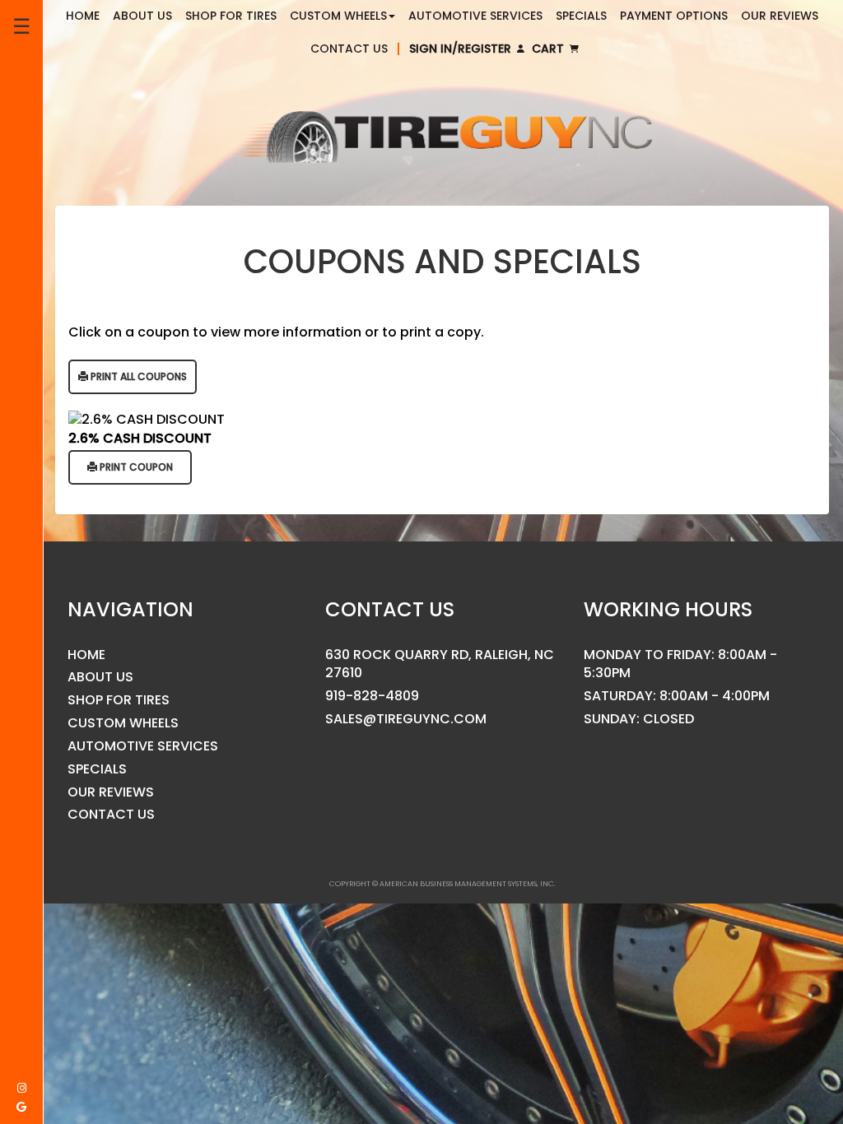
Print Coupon (135, 467)
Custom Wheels (123, 723)
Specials (97, 769)
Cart (549, 48)
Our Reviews (111, 792)
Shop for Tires (119, 700)
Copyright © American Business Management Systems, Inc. (442, 884)
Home (86, 655)
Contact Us (349, 48)
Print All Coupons (137, 376)
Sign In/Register (462, 48)
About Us (100, 677)
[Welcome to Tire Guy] (442, 137)
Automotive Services (143, 746)
